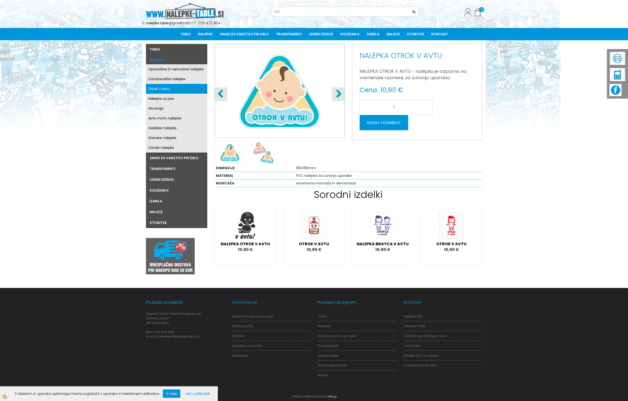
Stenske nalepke (162, 137)
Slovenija (155, 108)
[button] (338, 94)
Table (185, 34)
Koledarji (349, 34)
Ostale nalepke (161, 147)
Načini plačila (242, 326)
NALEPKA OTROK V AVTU (245, 244)
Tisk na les (412, 345)
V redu (171, 393)
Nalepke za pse (161, 98)
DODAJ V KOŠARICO (384, 122)
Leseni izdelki (321, 34)
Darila (373, 34)
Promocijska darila (332, 365)
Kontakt (439, 34)
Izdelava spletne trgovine (309, 396)
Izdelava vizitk (414, 326)
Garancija (240, 355)
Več (245, 230)
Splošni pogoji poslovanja (253, 316)
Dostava (238, 336)
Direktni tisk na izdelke (421, 355)
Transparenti (289, 34)
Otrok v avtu (159, 88)
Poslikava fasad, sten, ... (422, 365)
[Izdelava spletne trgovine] (332, 396)
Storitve (415, 34)
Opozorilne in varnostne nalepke (176, 69)
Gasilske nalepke (162, 128)
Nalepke (205, 34)
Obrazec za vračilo (247, 345)
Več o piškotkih (197, 393)
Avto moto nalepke (164, 118)
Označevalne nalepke (166, 79)
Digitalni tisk (413, 316)
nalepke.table (157, 23)
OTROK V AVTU (314, 244)
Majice (393, 34)
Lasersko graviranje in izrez (425, 336)
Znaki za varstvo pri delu (244, 34)
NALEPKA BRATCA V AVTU (383, 244)
